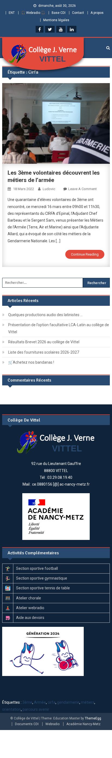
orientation (11, 709)
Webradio (52, 724)
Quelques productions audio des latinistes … (45, 315)
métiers (87, 702)
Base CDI (59, 13)
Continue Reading (85, 254)
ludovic (49, 189)
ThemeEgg (93, 718)
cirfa (51, 702)
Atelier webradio (30, 608)
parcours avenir (36, 709)
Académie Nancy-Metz (83, 724)
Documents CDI (27, 724)
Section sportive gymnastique (41, 578)
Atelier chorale (28, 598)
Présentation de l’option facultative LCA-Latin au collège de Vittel (58, 328)
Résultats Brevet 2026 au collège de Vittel (43, 342)
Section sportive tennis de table (43, 588)
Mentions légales (56, 20)
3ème (27, 702)
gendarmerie (68, 702)
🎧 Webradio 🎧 (33, 13)
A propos (97, 13)
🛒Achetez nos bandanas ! (31, 362)
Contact (78, 13)
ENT (12, 13)
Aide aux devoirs (30, 617)
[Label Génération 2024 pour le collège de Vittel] (43, 651)
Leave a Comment (82, 189)
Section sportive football (37, 568)
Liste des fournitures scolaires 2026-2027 (43, 352)
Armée (40, 702)
